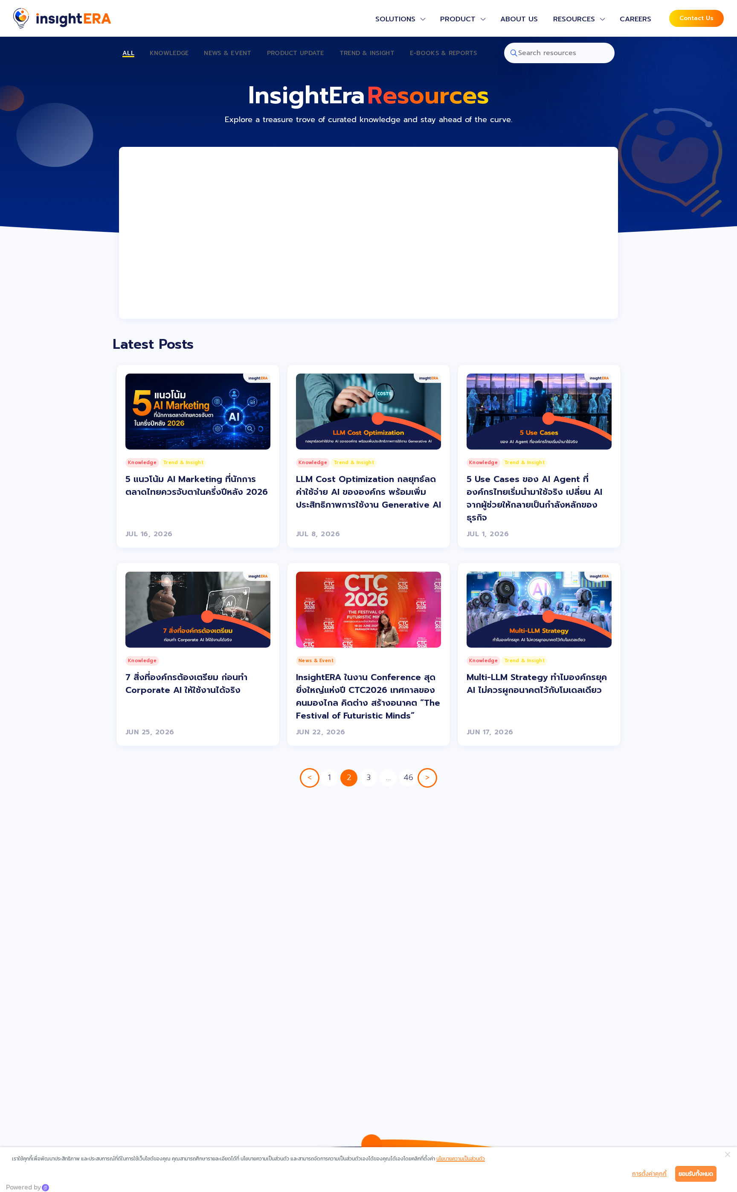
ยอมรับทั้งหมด (696, 1173)
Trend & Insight (367, 53)
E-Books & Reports (443, 53)
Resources (574, 19)
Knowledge (169, 53)
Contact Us (696, 18)
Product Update (295, 53)
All (128, 53)
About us (519, 19)
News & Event (227, 53)
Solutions (395, 19)
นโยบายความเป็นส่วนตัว (460, 1159)
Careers (635, 19)
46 (408, 777)
